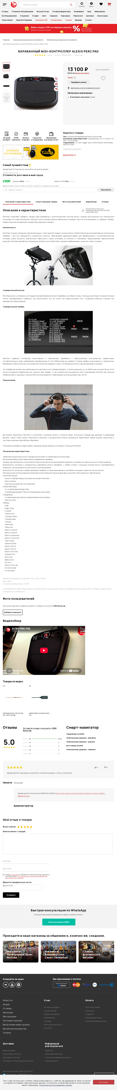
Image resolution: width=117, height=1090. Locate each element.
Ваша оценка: (9, 827)
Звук (89, 11)
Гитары (5, 11)
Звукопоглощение (24, 20)
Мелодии (8, 1012)
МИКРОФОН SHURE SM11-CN (39, 714)
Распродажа (56, 20)
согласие (14, 875)
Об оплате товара (92, 1007)
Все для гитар (43, 11)
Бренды (78, 20)
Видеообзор (91, 202)
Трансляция (7, 20)
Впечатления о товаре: (14, 831)
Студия (35, 16)
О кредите (89, 1014)
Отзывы (105, 202)
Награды (47, 1021)
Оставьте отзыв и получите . (40, 729)
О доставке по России (12, 1054)
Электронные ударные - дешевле (81, 738)
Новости (7, 1000)
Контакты (48, 1028)
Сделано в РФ (41, 20)
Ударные (53, 16)
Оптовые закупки (12, 1020)
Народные (65, 16)
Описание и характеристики (18, 202)
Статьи (88, 20)
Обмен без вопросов (53, 1054)
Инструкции (9, 1016)
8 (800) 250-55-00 (26, 1071)
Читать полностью (10, 173)
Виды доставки (9, 1050)
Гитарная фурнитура (61, 11)
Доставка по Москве (11, 1057)
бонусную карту (82, 73)
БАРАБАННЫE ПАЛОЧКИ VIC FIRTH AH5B (13, 714)
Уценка (68, 20)
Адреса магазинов (51, 1014)
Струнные (24, 16)
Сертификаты (49, 1018)
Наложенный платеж (93, 1018)
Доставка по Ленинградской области (18, 1061)
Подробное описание (72, 149)
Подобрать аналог (79, 82)
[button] (4, 952)
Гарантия (48, 1050)
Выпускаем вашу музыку (16, 1024)
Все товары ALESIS (74, 746)
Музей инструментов (14, 1028)
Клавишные (79, 11)
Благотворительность (53, 1025)
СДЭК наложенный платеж (96, 1021)
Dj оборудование (9, 16)
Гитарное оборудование (22, 11)
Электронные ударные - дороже (80, 742)
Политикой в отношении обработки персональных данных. (26, 877)
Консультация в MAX (58, 922)
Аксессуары (102, 16)
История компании (51, 1007)
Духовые (90, 16)
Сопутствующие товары (46, 202)
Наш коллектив (50, 1011)
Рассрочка (89, 1011)
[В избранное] (103, 81)
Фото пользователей (71, 202)
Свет (44, 16)
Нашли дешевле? (103, 69)
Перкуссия (78, 16)
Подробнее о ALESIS (75, 734)
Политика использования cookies (55, 1085)
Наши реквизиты (51, 1061)
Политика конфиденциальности (58, 1057)
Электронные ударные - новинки (80, 749)
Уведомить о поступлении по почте (85, 88)
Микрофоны (100, 11)
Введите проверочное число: (17, 882)
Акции (6, 1004)
